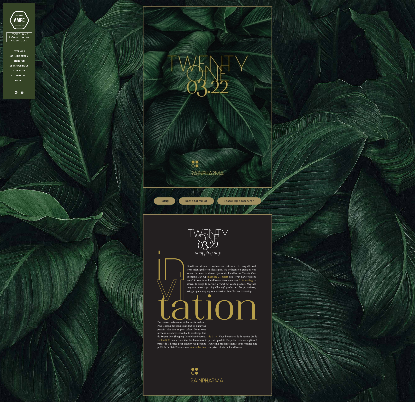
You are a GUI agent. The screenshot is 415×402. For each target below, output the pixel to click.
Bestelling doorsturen (239, 201)
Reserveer (19, 70)
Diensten (19, 61)
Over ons (19, 51)
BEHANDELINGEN (19, 65)
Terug (164, 201)
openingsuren (19, 56)
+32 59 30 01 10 (19, 40)
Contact (19, 80)
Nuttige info (19, 75)
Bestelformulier (196, 201)
